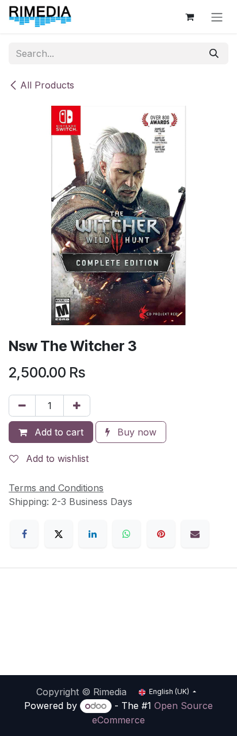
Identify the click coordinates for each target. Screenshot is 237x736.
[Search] (214, 53)
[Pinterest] (161, 534)
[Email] (195, 534)
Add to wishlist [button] (56, 458)
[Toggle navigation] (216, 17)
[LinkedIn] (92, 534)
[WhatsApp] (126, 534)
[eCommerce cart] (189, 16)
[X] (58, 534)
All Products (47, 85)
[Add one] (76, 406)
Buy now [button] (135, 432)
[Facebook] (24, 534)
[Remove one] (22, 406)
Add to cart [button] (57, 432)
